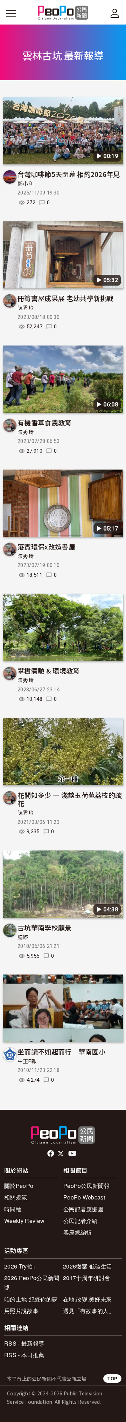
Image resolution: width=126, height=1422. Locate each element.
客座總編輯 (77, 1232)
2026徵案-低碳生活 (87, 1266)
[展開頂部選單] (115, 13)
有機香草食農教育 (45, 422)
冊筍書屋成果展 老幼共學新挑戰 (66, 298)
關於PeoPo (18, 1186)
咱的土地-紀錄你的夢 (30, 1299)
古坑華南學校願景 (45, 927)
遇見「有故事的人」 (88, 1311)
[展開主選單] (11, 13)
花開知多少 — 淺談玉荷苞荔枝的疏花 (70, 799)
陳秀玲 (26, 308)
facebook (51, 1153)
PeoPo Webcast (84, 1197)
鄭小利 (26, 184)
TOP (112, 1378)
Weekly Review (24, 1221)
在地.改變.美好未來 (87, 1299)
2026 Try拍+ (20, 1266)
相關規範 (15, 1197)
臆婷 (23, 937)
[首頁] (63, 13)
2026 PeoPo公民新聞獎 (31, 1282)
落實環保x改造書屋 (46, 546)
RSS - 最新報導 (24, 1343)
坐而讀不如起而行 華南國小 (61, 1051)
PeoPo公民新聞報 (86, 1186)
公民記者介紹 (80, 1221)
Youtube (72, 1153)
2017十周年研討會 (86, 1278)
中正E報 (27, 1061)
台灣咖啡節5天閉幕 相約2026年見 (69, 174)
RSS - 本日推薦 (24, 1355)
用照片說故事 (21, 1311)
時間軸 (12, 1209)
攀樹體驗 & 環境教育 (49, 670)
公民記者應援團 (83, 1209)
